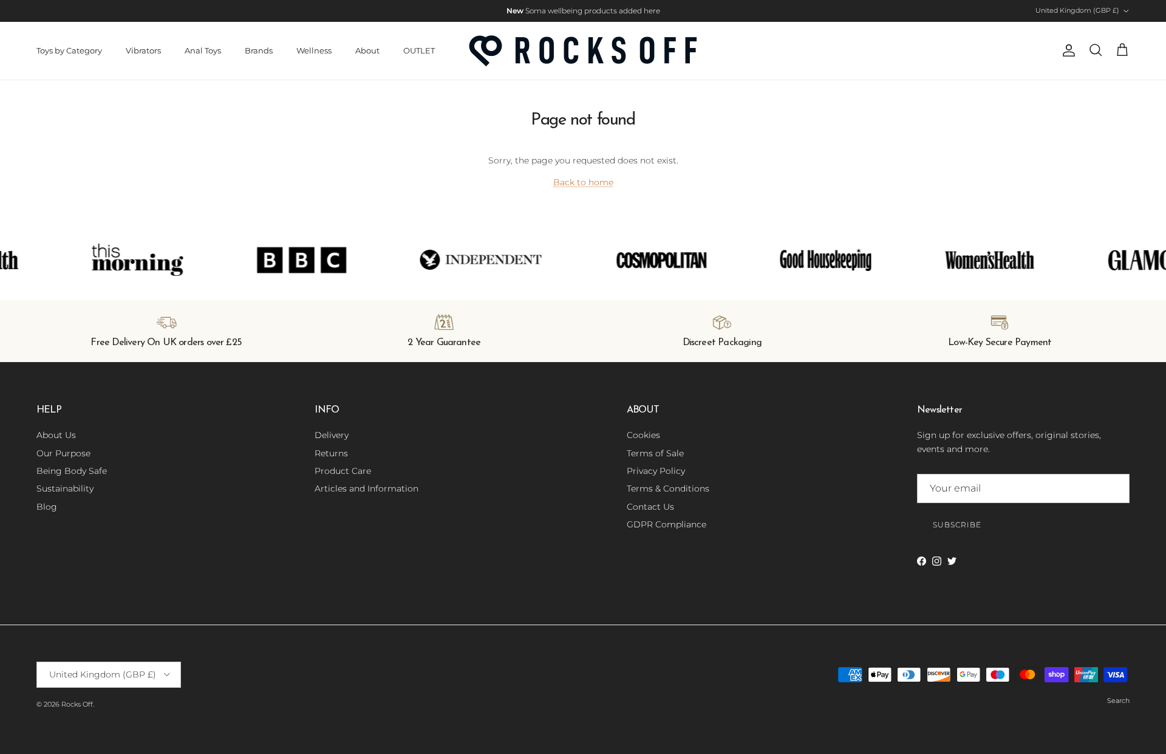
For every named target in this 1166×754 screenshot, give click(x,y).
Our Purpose (63, 453)
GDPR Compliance (666, 524)
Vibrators (143, 50)
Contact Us (650, 506)
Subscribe (957, 524)
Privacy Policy (656, 470)
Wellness (314, 50)
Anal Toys (203, 50)
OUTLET (419, 50)
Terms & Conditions (668, 488)
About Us (56, 435)
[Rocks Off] (583, 50)
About (367, 50)
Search (1118, 700)
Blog (46, 506)
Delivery (332, 435)
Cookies (643, 435)
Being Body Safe (71, 470)
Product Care (343, 470)
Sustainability (65, 488)
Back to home (583, 182)
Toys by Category (69, 50)
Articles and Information (366, 488)
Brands (259, 50)
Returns (331, 453)
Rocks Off (77, 704)
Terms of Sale (655, 453)
